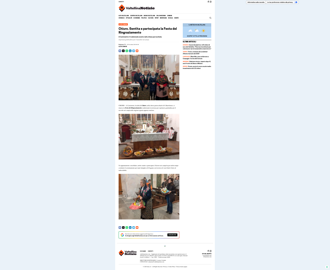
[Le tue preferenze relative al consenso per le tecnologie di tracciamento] (327, 267)
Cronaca (122, 18)
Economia (136, 18)
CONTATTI (121, 1)
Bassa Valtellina (149, 15)
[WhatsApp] (126, 51)
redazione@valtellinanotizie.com (156, 262)
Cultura (150, 18)
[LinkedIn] (130, 51)
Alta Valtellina (124, 15)
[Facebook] (120, 51)
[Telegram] (133, 51)
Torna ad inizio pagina (181, 266)
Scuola (170, 18)
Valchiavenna (161, 15)
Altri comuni (123, 46)
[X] (123, 51)
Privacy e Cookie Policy (169, 266)
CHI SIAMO (143, 251)
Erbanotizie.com (207, 257)
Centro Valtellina (136, 15)
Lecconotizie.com (207, 255)
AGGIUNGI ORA (172, 235)
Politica (144, 18)
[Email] (137, 51)
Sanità (176, 18)
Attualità (129, 18)
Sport (157, 18)
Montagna (163, 18)
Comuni (169, 15)
